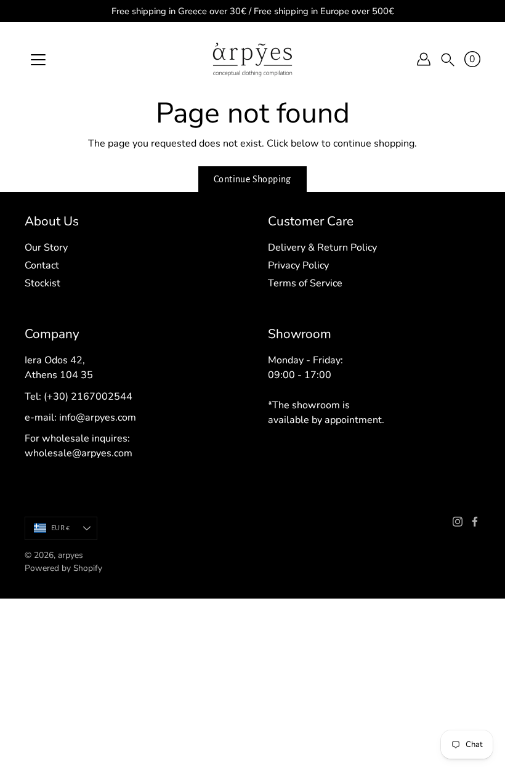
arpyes (70, 555)
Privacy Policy (298, 265)
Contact (42, 265)
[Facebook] (474, 522)
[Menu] (38, 60)
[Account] (424, 59)
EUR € (60, 528)
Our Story (46, 247)
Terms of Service (305, 283)
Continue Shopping (252, 179)
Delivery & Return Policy (322, 247)
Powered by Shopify (63, 568)
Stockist (42, 283)
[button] (447, 59)
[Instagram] (457, 522)
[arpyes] (252, 59)
